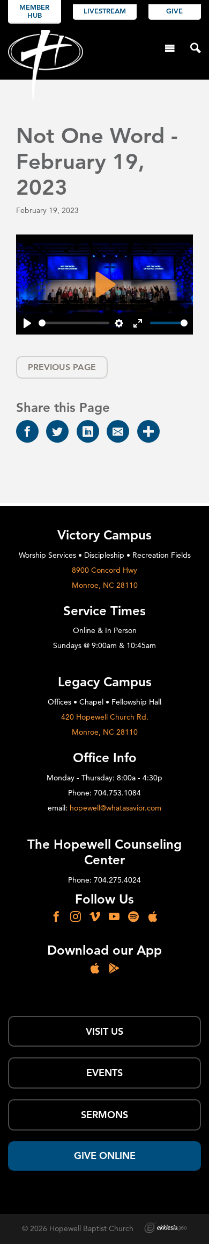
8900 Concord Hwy (104, 570)
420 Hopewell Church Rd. (104, 717)
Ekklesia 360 (165, 1227)
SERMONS (104, 1114)
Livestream (105, 10)
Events (104, 1073)
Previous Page (62, 367)
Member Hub (34, 11)
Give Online (105, 1155)
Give (174, 10)
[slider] (74, 323)
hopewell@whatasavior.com (115, 808)
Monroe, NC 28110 (105, 585)
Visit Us (104, 1031)
